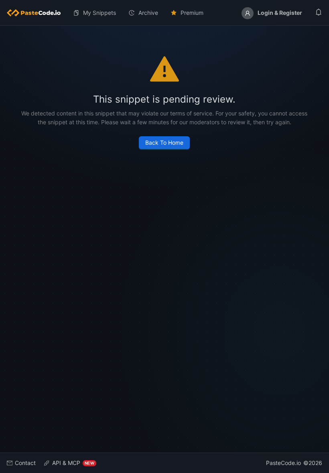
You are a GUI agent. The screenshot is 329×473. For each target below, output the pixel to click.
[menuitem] (37, 13)
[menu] (164, 13)
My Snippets (99, 12)
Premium (192, 12)
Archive (148, 12)
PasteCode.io (283, 462)
